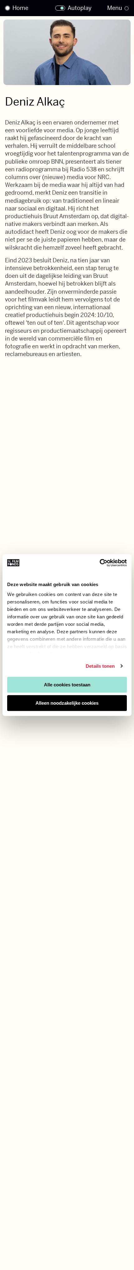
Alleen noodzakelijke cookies (67, 703)
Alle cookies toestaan (67, 684)
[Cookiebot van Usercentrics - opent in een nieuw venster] (99, 563)
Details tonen (100, 666)
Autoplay (80, 8)
